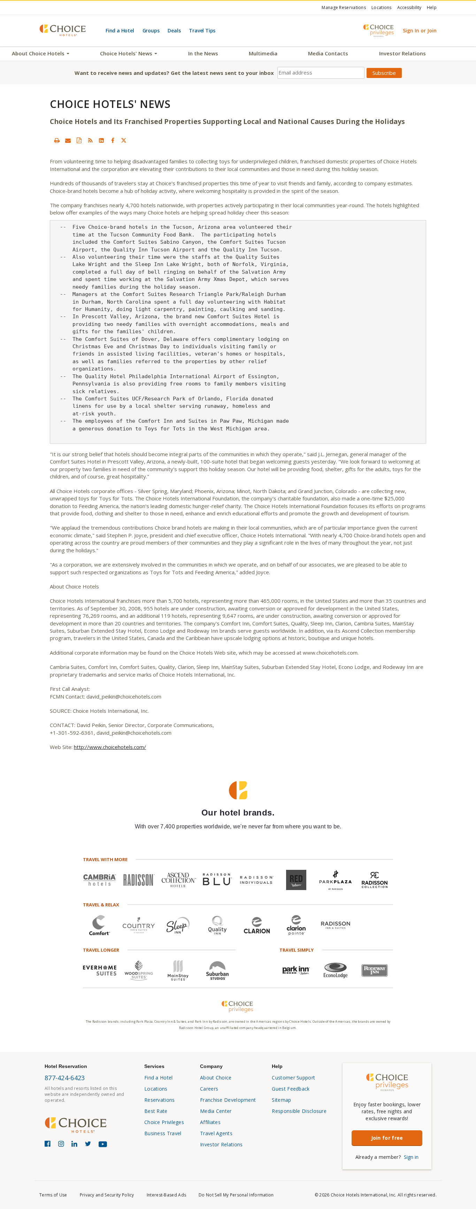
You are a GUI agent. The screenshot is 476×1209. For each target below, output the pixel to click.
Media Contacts (328, 53)
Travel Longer (101, 950)
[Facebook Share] (112, 140)
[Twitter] (89, 1145)
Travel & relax (101, 905)
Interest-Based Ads (166, 1195)
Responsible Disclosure (299, 1111)
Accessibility (409, 7)
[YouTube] (104, 1147)
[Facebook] (49, 1145)
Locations (381, 7)
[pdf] (79, 140)
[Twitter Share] (123, 140)
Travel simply (296, 950)
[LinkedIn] (75, 1145)
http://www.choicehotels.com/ (110, 746)
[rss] (90, 140)
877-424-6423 (65, 1078)
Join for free (387, 1137)
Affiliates (210, 1122)
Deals (174, 30)
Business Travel (163, 1133)
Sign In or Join (420, 30)
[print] (57, 140)
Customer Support (293, 1077)
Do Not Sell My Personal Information (236, 1195)
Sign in (411, 1157)
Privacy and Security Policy (107, 1195)
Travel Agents (216, 1133)
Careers (209, 1088)
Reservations (159, 1100)
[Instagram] (62, 1145)
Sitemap (281, 1100)
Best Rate (156, 1111)
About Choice (216, 1077)
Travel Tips (202, 30)
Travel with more (105, 859)
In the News (203, 53)
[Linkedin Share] (101, 140)
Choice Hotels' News (127, 53)
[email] (68, 140)
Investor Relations (402, 53)
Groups (151, 30)
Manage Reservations (344, 7)
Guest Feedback (290, 1088)
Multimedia (263, 53)
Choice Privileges (164, 1122)
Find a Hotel (120, 30)
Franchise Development (228, 1100)
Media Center (216, 1111)
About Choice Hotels (39, 53)
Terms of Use (53, 1195)
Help (432, 7)
